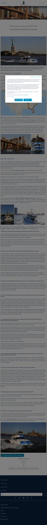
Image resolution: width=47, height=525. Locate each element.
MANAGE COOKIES (18, 99)
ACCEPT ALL (27, 99)
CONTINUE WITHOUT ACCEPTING (36, 76)
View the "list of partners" (11, 96)
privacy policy (26, 94)
